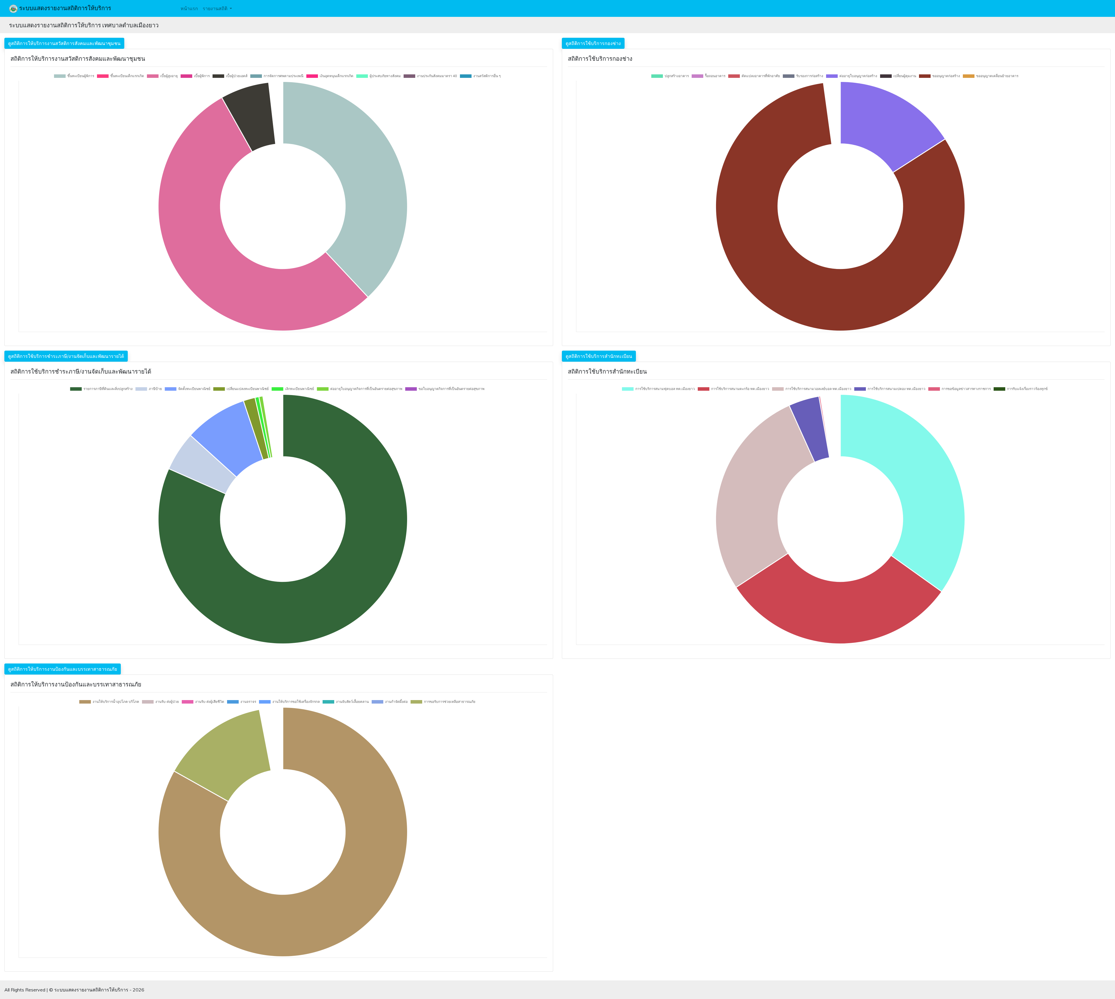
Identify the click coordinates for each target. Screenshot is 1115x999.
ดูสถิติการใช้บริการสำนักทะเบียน (599, 356)
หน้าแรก (189, 8)
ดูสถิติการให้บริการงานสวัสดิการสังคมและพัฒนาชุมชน (64, 43)
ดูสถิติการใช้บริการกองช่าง (593, 43)
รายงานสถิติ (216, 8)
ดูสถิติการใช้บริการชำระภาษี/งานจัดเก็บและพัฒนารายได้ (66, 356)
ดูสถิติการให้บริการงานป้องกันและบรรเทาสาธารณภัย (62, 669)
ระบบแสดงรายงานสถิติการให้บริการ (64, 8)
